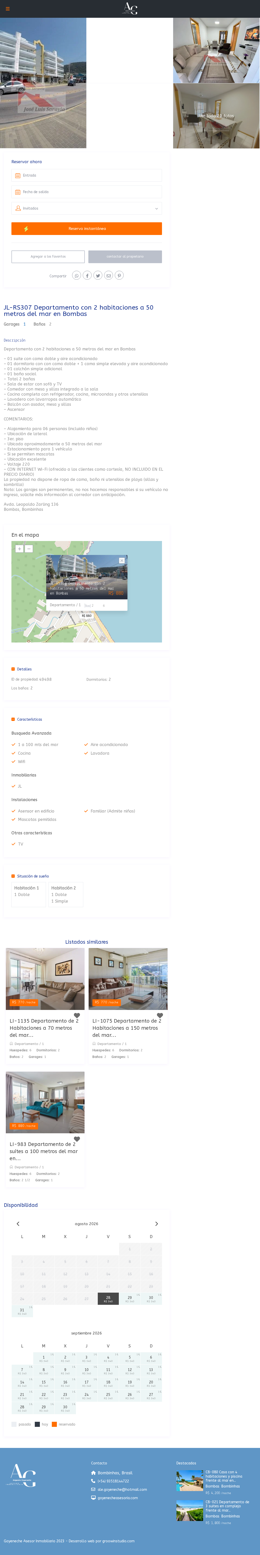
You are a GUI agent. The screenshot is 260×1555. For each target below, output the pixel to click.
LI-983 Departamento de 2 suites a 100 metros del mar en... (44, 1151)
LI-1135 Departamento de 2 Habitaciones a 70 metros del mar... (44, 1028)
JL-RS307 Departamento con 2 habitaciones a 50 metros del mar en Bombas (82, 588)
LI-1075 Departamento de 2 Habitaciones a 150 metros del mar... (126, 1028)
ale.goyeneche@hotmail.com (122, 1490)
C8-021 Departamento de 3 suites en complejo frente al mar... (227, 1506)
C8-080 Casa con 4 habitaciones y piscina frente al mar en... (224, 1476)
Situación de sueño (33, 876)
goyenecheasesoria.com (118, 1498)
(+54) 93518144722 (113, 1481)
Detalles (24, 669)
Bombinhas (230, 1486)
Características (29, 719)
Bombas (212, 1486)
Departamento (26, 1044)
